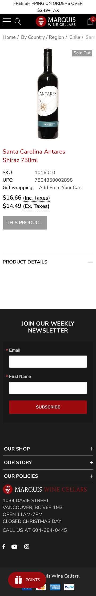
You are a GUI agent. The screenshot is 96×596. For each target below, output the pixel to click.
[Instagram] (27, 546)
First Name (20, 376)
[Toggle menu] (7, 21)
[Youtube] (15, 546)
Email (14, 350)
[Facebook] (3, 546)
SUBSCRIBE (48, 407)
